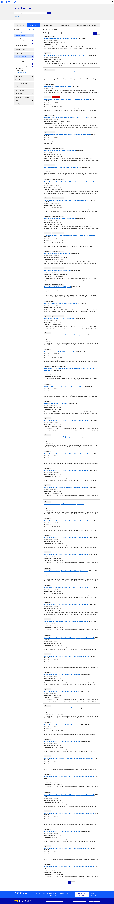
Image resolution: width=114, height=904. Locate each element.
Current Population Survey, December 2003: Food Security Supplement (66, 604)
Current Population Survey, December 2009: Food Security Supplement (66, 588)
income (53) (18, 64)
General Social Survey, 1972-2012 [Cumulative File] (60, 318)
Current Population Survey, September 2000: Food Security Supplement (66, 487)
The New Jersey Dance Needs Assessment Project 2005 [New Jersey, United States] (69, 235)
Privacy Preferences (93, 894)
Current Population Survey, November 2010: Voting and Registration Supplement (69, 638)
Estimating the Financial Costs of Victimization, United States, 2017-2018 (66, 99)
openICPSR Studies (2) (21, 41)
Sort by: (45, 33)
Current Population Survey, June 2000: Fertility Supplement (62, 708)
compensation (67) (20, 59)
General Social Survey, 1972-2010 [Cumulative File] (60, 352)
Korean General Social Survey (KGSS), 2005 (57, 270)
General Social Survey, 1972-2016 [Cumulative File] (60, 150)
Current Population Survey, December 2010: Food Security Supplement (66, 420)
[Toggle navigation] (112, 2)
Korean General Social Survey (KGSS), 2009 (57, 287)
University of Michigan (94, 901)
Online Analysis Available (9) (22, 45)
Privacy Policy (44, 893)
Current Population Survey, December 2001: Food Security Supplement (66, 454)
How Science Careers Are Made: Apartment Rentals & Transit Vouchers (65, 72)
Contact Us (51, 893)
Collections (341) (66, 25)
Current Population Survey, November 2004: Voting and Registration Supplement (69, 866)
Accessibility (37, 893)
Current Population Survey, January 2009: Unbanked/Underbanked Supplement (68, 758)
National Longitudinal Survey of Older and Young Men (60, 304)
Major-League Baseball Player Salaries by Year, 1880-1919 (62, 167)
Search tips (16, 16)
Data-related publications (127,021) (87, 25)
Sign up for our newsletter (81, 894)
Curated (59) (19, 38)
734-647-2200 (52, 895)
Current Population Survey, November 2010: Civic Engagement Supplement (67, 200)
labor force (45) (19, 70)
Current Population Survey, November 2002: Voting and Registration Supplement (69, 776)
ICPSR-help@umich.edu (63, 893)
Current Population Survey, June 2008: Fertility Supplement (62, 831)
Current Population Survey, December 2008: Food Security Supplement (66, 554)
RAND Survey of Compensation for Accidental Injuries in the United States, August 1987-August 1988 (71, 369)
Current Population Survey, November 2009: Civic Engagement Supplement (67, 848)
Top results (20, 25)
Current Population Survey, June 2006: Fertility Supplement (62, 691)
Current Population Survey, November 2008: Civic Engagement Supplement (67, 656)
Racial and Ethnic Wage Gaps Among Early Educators (60, 38)
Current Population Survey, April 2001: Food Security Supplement (64, 504)
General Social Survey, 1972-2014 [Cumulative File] (60, 218)
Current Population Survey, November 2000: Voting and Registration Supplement (69, 795)
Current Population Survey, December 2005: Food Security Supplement (66, 470)
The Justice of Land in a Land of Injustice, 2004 (58, 437)
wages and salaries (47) (21, 66)
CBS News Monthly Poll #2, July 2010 (55, 403)
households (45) (19, 68)
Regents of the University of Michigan (54, 901)
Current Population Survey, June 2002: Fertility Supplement (62, 741)
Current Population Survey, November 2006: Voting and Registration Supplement (69, 813)
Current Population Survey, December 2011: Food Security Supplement (66, 335)
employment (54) (20, 62)
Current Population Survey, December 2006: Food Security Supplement (66, 537)
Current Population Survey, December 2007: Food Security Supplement (66, 571)
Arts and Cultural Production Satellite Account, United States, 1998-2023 (66, 55)
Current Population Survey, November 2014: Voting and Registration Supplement (69, 182)
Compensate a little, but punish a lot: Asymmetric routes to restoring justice (67, 134)
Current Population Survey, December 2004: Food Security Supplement (66, 621)
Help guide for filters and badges (22, 33)
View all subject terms (21, 72)
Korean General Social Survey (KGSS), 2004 (57, 253)
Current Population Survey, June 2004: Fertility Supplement (62, 725)
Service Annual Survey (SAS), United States (57, 86)
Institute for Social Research (79, 901)
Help (56, 893)
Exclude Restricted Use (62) (22, 43)
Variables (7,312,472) (49, 25)
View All (54, 13)
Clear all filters (31, 29)
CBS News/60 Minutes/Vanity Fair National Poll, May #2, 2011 (63, 387)
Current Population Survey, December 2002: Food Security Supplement (66, 521)
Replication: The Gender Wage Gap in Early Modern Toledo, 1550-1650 (66, 117)
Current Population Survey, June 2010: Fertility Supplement (62, 674)
